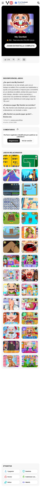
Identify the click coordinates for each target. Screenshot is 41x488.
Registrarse (13, 141)
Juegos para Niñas (16, 120)
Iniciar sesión (27, 141)
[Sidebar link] (3, 3)
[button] (7, 117)
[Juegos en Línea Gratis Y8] (9, 2)
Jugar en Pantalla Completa (20, 46)
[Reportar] (18, 59)
